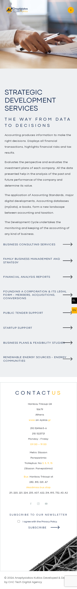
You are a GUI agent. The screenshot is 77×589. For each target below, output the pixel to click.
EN (74, 310)
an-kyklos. (40, 420)
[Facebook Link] (33, 504)
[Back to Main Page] (16, 10)
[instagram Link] (40, 504)
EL (74, 300)
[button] (67, 10)
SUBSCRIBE (37, 527)
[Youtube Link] (46, 504)
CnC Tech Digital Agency (25, 582)
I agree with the (40, 522)
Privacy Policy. (49, 522)
